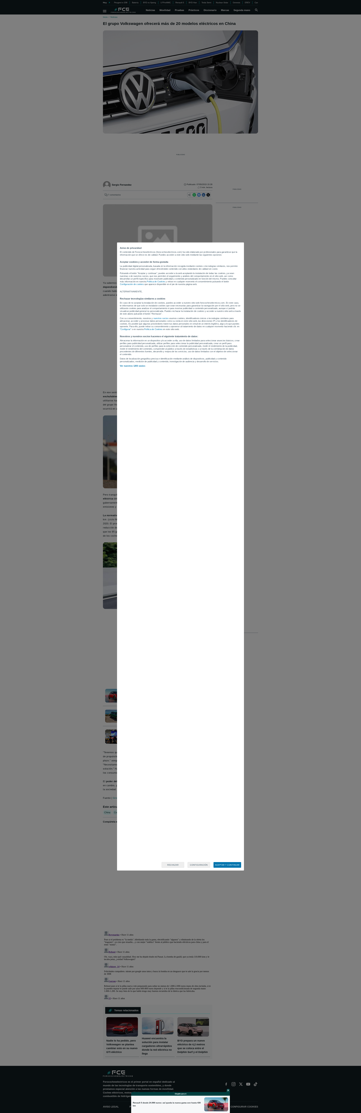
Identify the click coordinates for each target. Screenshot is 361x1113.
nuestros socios (161, 318)
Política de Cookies (156, 281)
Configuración (199, 865)
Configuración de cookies (132, 284)
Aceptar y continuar (227, 865)
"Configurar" (125, 329)
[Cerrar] (228, 1090)
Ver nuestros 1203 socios (132, 366)
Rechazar (173, 865)
